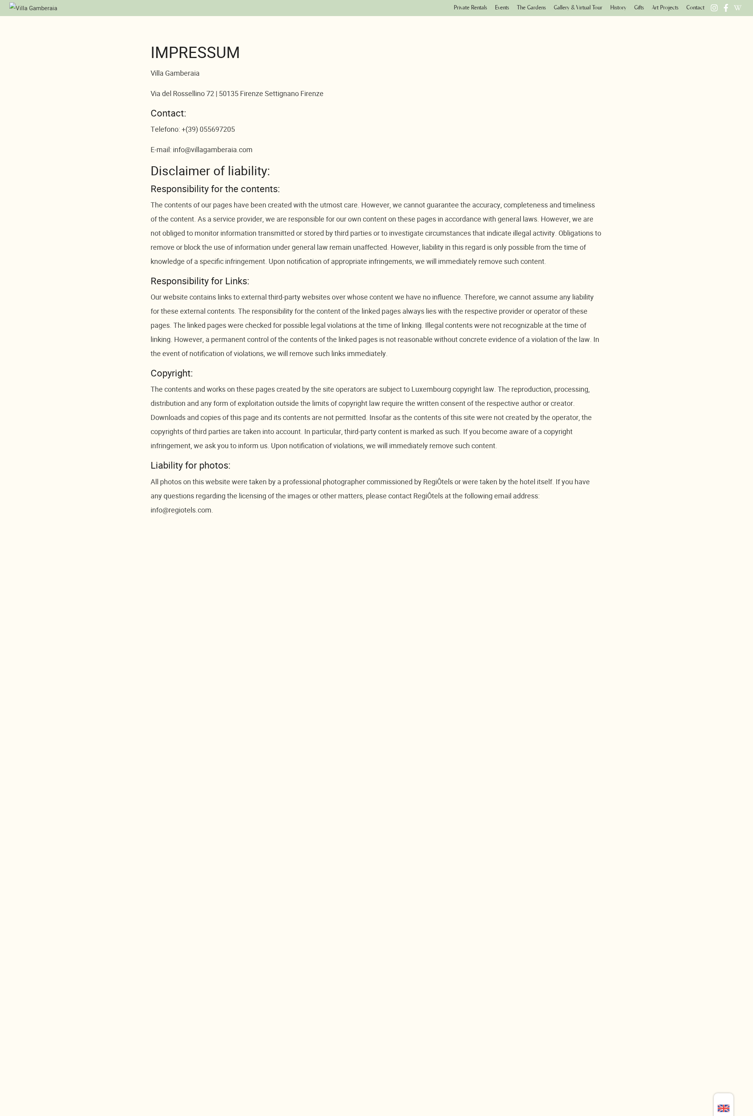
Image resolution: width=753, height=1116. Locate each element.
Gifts (639, 8)
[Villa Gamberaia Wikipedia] (738, 8)
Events (502, 8)
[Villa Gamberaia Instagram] (714, 8)
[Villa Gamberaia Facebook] (726, 8)
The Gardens (531, 8)
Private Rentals (470, 8)
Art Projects (665, 8)
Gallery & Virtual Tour (578, 8)
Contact (695, 8)
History (618, 8)
